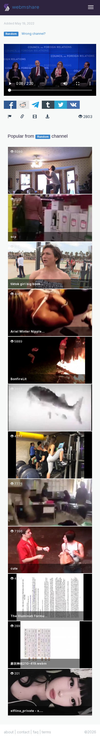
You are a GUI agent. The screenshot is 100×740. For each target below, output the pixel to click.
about (9, 732)
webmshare (25, 7)
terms (46, 732)
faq (35, 732)
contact (23, 732)
